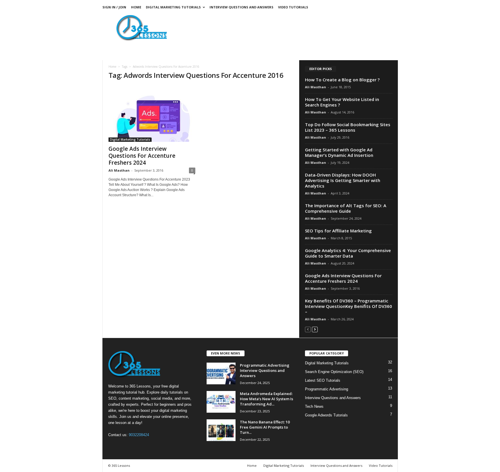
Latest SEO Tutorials (322, 380)
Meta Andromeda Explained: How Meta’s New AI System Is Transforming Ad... (266, 399)
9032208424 (139, 435)
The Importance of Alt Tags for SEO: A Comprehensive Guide (345, 208)
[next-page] (315, 329)
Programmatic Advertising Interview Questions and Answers (264, 370)
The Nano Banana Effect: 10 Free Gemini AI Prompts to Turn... (265, 427)
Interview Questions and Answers (241, 7)
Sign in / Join (114, 7)
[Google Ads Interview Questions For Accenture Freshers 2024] (152, 114)
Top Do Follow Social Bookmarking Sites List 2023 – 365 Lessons (347, 127)
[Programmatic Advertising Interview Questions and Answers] (221, 373)
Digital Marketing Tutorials (173, 7)
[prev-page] (308, 329)
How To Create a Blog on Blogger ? (342, 79)
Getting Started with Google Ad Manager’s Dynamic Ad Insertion (339, 152)
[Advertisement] (292, 27)
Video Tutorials (293, 7)
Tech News (314, 406)
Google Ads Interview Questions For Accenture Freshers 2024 (142, 155)
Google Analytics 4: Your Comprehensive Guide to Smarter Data (348, 253)
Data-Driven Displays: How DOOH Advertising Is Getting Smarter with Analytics (342, 180)
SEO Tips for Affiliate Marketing (338, 231)
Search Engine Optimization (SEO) (334, 372)
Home (136, 7)
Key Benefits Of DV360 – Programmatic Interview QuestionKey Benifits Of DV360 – (348, 306)
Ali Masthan (119, 170)
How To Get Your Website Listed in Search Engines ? (342, 102)
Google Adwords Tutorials (326, 415)
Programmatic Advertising (326, 389)
